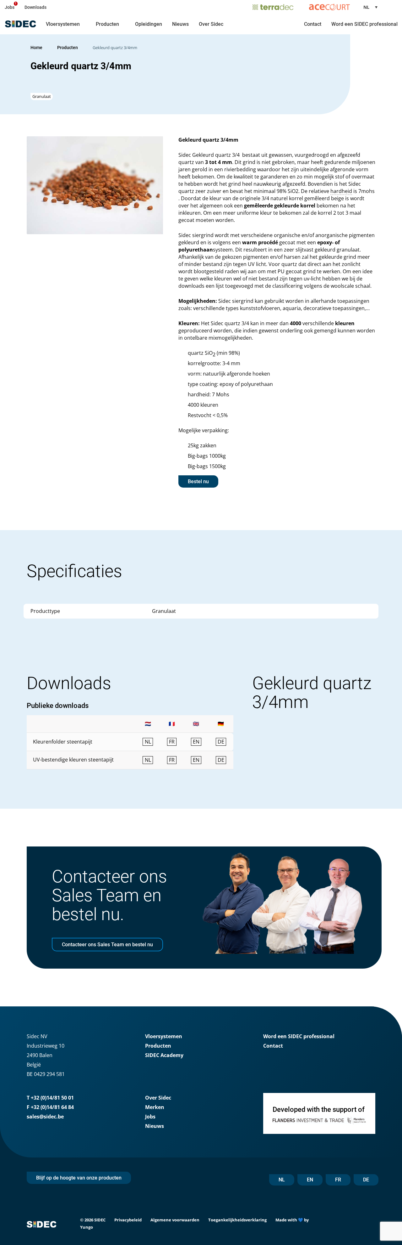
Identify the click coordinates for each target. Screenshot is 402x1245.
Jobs (9, 7)
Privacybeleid (128, 1220)
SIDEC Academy (164, 1055)
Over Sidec (211, 24)
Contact (312, 24)
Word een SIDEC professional (364, 24)
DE (366, 1180)
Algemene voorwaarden (174, 1220)
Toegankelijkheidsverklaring (237, 1220)
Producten (107, 24)
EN (310, 1180)
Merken (154, 1107)
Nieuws (180, 24)
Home (36, 47)
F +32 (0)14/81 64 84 (50, 1107)
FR (338, 1180)
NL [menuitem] (366, 7)
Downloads (35, 7)
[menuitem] (372, 7)
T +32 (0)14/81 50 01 (50, 1097)
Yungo (86, 1227)
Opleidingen (148, 24)
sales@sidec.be (45, 1116)
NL (282, 1180)
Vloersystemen (63, 24)
